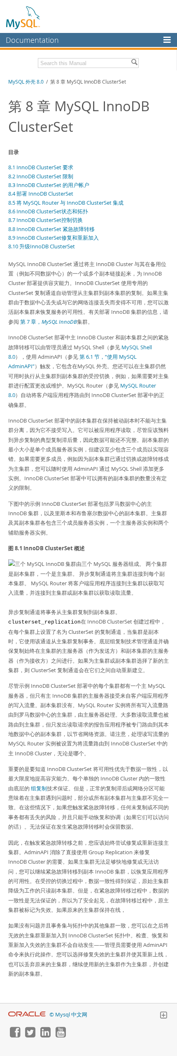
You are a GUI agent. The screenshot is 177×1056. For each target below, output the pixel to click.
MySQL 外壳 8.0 (26, 82)
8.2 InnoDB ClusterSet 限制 (40, 176)
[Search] (134, 63)
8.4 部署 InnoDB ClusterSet (40, 193)
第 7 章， (48, 321)
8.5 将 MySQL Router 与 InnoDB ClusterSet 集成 (65, 202)
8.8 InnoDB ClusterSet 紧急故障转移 (51, 229)
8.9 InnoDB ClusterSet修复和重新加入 (53, 237)
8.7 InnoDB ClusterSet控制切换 (45, 220)
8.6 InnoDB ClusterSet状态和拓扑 (48, 211)
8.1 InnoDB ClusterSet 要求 (40, 167)
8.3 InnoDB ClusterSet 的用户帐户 (48, 185)
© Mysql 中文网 (68, 1014)
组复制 (39, 788)
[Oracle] (27, 1014)
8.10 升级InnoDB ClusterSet (41, 246)
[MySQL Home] (23, 17)
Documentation (32, 40)
